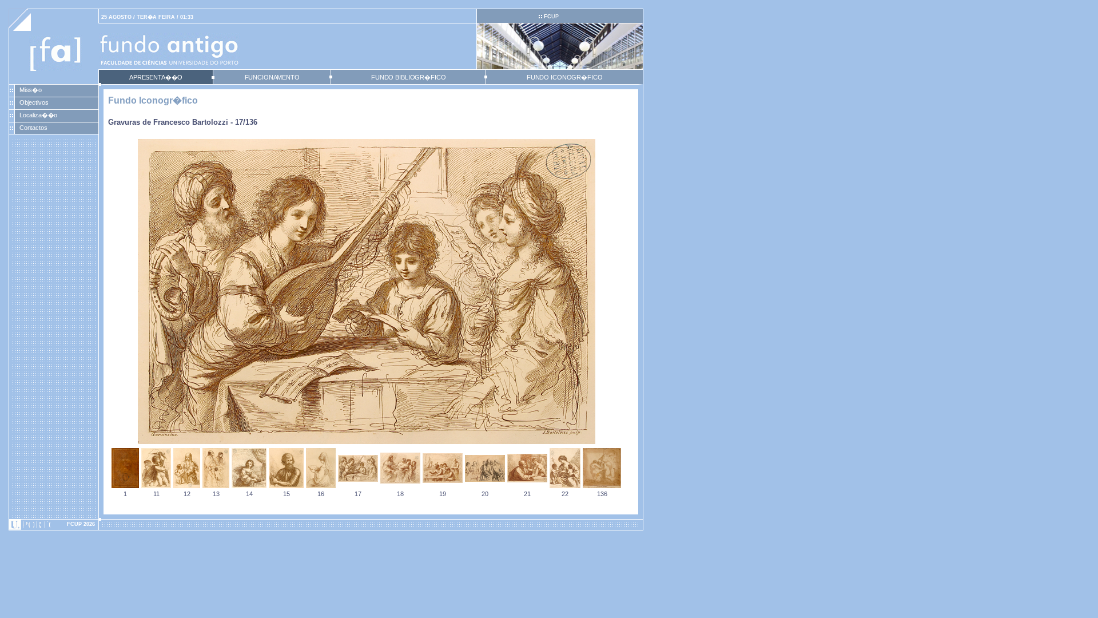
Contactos (33, 127)
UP (551, 16)
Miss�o (30, 89)
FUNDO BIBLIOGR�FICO (408, 77)
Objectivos (34, 102)
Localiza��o (38, 115)
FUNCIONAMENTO (272, 77)
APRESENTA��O (155, 77)
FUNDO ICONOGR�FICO (565, 77)
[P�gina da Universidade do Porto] (53, 525)
